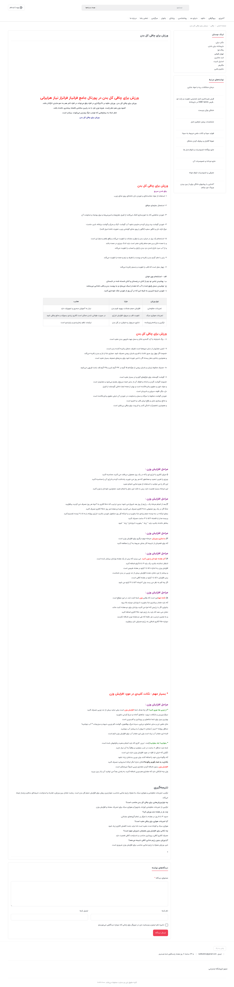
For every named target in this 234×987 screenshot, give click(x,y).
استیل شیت (219, 61)
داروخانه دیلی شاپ (216, 46)
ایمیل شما (84, 911)
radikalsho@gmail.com (207, 954)
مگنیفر (221, 65)
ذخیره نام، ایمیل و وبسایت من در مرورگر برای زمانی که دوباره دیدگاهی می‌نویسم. (131, 925)
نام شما (165, 911)
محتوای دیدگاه (161, 878)
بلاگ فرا (221, 50)
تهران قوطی (219, 54)
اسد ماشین (219, 57)
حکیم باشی (219, 69)
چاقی (212, 26)
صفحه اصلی (221, 26)
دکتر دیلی (220, 42)
